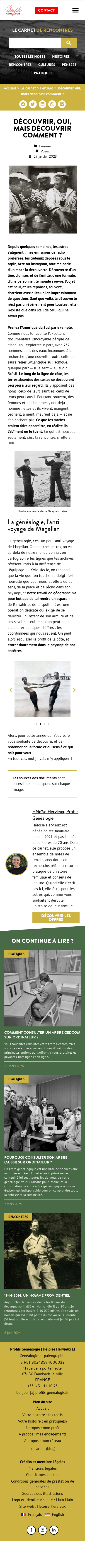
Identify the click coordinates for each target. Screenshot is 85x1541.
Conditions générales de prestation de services (42, 1484)
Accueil (10, 88)
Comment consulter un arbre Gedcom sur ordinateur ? (42, 1035)
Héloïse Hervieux (51, 1506)
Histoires (61, 56)
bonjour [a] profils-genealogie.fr (42, 1392)
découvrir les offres (56, 917)
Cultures (46, 64)
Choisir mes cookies (42, 1474)
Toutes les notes (30, 56)
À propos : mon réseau (42, 1440)
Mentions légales (43, 1468)
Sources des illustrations (42, 1493)
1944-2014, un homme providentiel (37, 1295)
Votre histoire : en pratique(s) (42, 1421)
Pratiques (43, 73)
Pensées (69, 64)
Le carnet (28, 88)
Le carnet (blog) (42, 1448)
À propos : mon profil (42, 1427)
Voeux (45, 151)
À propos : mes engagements (42, 1434)
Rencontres (20, 64)
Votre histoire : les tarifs (42, 1414)
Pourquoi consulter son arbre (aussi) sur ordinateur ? (35, 1160)
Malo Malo (64, 1499)
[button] (75, 10)
